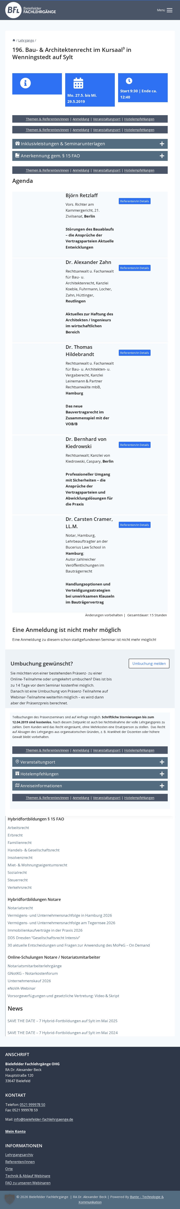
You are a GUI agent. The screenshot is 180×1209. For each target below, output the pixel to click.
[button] (9, 1199)
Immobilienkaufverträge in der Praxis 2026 (45, 930)
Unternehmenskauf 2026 (29, 980)
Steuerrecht (18, 879)
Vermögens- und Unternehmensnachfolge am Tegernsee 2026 (61, 922)
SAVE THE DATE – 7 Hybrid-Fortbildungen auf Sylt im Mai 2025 (63, 1020)
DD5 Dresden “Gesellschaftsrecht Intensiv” (44, 937)
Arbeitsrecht (18, 827)
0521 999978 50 (32, 1104)
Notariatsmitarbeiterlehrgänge (35, 965)
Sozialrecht (17, 872)
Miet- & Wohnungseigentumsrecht (37, 864)
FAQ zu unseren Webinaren (27, 1182)
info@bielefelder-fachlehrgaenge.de (43, 1119)
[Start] (13, 40)
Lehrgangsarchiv (19, 1154)
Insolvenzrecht (20, 857)
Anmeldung (81, 119)
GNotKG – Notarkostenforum (33, 973)
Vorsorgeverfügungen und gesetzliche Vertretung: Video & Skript (63, 995)
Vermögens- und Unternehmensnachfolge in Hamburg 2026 (60, 915)
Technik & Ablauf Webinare (27, 1175)
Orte (9, 1168)
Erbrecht (15, 835)
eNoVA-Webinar (22, 988)
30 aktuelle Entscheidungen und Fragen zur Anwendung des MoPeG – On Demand (79, 945)
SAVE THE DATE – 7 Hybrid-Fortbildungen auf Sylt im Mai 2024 (63, 1032)
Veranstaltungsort (107, 119)
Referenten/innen (20, 1161)
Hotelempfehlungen (139, 119)
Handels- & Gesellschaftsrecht (33, 850)
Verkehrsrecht (20, 887)
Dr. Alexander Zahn (88, 262)
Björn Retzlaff (82, 195)
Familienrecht (20, 842)
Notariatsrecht (20, 907)
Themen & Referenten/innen (47, 119)
